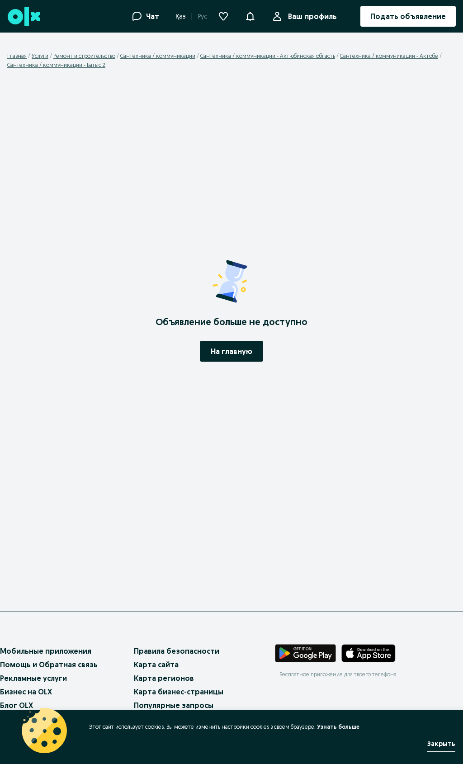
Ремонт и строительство (84, 55)
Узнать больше (338, 726)
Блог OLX (16, 705)
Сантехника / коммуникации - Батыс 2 (56, 64)
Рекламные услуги (33, 678)
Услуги (40, 55)
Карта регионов (164, 678)
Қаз (180, 16)
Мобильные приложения (45, 651)
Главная (17, 55)
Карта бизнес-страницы (178, 691)
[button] (250, 15)
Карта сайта (156, 664)
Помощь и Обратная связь (49, 664)
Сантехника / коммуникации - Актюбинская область (267, 55)
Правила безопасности (176, 651)
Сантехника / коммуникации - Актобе (389, 55)
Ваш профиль (312, 16)
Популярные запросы (173, 705)
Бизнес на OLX (26, 691)
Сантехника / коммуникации (157, 55)
